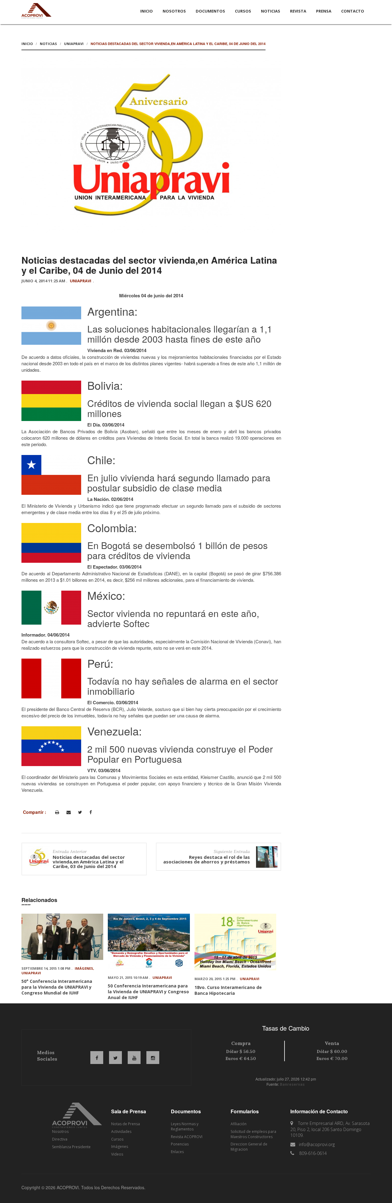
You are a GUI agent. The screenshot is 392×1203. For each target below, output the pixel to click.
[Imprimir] (57, 812)
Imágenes (84, 968)
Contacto (352, 11)
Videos (117, 1154)
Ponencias (180, 1144)
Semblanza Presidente (71, 1146)
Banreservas (292, 1084)
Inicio (146, 11)
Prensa (323, 11)
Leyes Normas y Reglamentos (184, 1126)
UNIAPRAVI (74, 43)
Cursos (243, 11)
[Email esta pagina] (68, 812)
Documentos (210, 11)
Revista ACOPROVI (186, 1136)
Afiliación (239, 1123)
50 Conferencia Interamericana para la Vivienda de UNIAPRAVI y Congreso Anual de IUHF (148, 991)
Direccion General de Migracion (249, 1146)
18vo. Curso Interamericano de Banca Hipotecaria (228, 990)
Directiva (59, 1139)
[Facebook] (90, 812)
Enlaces (177, 1151)
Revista (298, 11)
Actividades (121, 1131)
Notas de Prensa (125, 1123)
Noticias (270, 11)
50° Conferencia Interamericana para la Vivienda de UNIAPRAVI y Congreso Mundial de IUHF (56, 987)
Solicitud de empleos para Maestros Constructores (253, 1134)
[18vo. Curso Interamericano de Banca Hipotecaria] (235, 942)
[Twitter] (80, 812)
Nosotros (174, 11)
